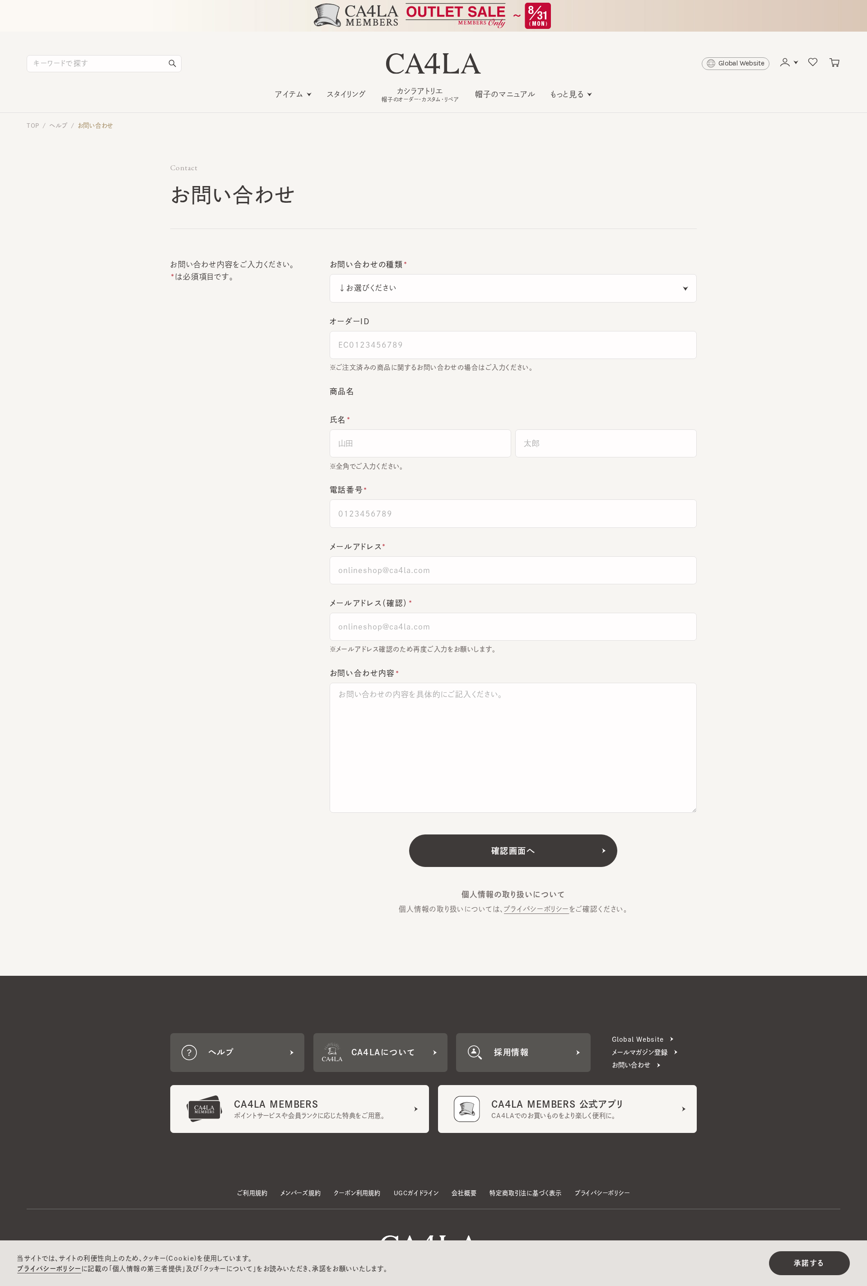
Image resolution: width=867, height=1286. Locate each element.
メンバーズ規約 (300, 1193)
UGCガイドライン (416, 1193)
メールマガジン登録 (640, 1052)
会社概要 (464, 1193)
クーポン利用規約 (357, 1193)
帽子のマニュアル (505, 94)
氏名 (338, 420)
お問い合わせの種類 (366, 264)
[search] (172, 63)
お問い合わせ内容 (362, 673)
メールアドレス (356, 546)
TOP (33, 125)
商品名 (342, 391)
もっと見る (567, 94)
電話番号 (347, 490)
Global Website (638, 1039)
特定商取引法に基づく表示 (525, 1193)
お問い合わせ (96, 125)
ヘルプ (58, 125)
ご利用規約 (252, 1193)
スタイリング (346, 94)
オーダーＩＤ (350, 321)
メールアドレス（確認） (369, 603)
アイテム (289, 94)
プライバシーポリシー (536, 909)
